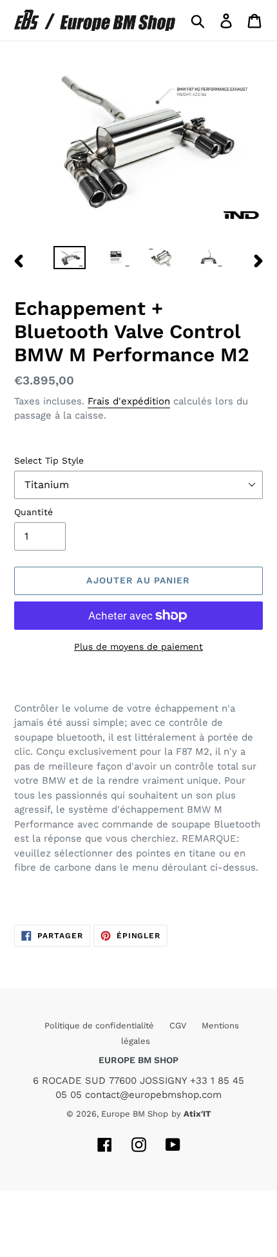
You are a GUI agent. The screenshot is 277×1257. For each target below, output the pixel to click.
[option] (69, 260)
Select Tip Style (49, 460)
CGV (179, 1025)
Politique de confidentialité (100, 1025)
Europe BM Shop (134, 1114)
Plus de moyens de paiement (138, 646)
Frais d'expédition (129, 401)
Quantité (33, 512)
